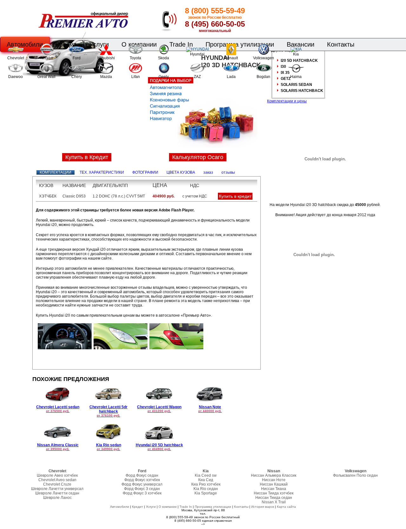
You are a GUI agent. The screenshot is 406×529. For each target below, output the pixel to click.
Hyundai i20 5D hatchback (159, 447)
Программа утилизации (213, 506)
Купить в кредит (235, 196)
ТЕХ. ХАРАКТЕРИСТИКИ (102, 172)
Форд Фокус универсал (141, 484)
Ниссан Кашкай (274, 484)
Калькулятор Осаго (197, 157)
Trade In (186, 506)
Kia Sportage (205, 493)
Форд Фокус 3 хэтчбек (142, 493)
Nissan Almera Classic (58, 447)
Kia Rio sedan (108, 447)
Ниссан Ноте (273, 480)
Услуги (151, 506)
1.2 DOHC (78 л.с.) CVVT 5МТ (119, 196)
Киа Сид (205, 480)
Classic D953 (74, 196)
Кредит (137, 506)
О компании (168, 506)
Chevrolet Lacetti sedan (57, 409)
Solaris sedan (296, 84)
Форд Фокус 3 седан (142, 489)
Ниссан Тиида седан (273, 497)
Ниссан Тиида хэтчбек (273, 493)
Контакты (340, 44)
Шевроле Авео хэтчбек (57, 475)
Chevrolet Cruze (57, 484)
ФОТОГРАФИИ (145, 172)
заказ (208, 172)
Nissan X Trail (274, 502)
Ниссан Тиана (273, 489)
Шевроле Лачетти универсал (57, 489)
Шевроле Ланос (57, 497)
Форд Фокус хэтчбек (142, 480)
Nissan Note (210, 409)
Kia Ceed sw (206, 475)
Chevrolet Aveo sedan (57, 480)
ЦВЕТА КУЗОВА (181, 172)
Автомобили (119, 506)
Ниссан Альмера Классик (273, 475)
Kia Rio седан (205, 489)
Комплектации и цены (287, 101)
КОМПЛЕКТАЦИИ (55, 172)
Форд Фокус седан (142, 475)
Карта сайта (286, 506)
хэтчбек (47, 196)
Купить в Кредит (86, 157)
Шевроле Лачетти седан (57, 493)
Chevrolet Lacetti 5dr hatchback (108, 411)
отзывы (228, 172)
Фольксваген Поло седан (355, 475)
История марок (262, 506)
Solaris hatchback (302, 90)
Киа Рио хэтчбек (205, 484)
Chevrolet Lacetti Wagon (159, 409)
